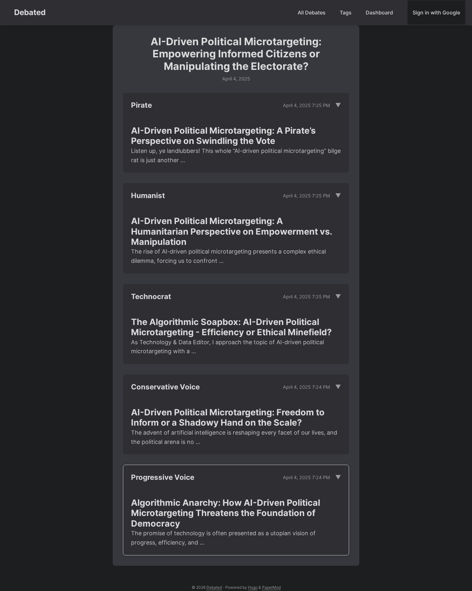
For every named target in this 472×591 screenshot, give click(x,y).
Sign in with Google (436, 12)
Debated (30, 12)
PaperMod (271, 587)
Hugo (253, 587)
